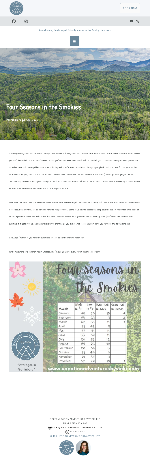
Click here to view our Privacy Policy (75, 436)
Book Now (130, 8)
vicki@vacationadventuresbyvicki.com (77, 427)
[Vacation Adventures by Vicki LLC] (31, 8)
